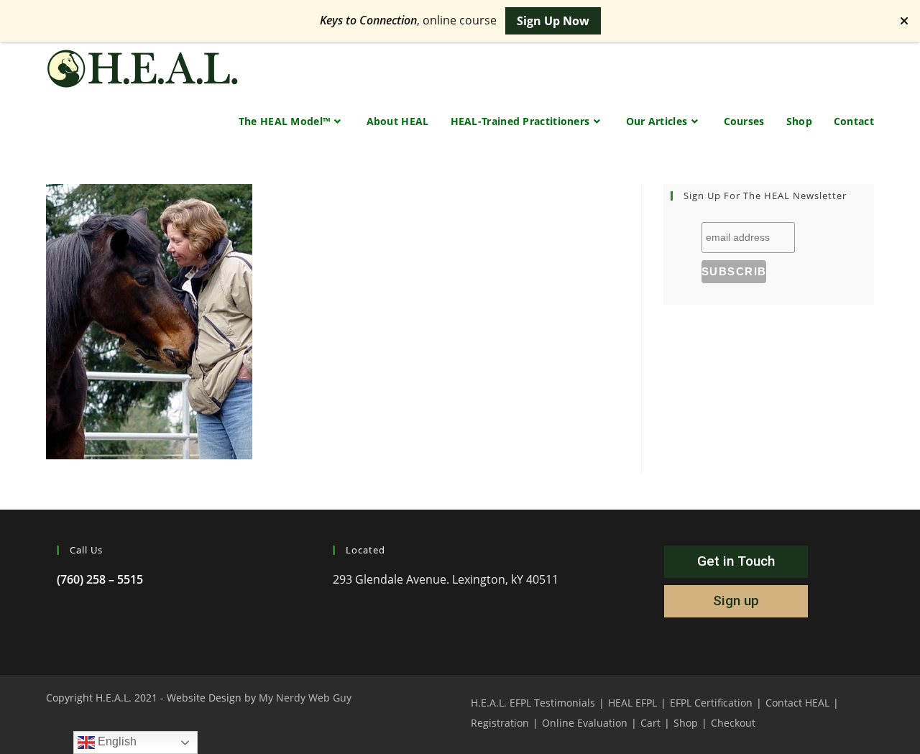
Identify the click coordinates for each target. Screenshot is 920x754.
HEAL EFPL (632, 702)
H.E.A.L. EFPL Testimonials (533, 702)
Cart (650, 723)
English (116, 741)
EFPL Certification (711, 702)
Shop (685, 723)
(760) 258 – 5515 (100, 579)
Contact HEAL (797, 702)
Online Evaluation (584, 723)
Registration (500, 723)
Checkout (733, 723)
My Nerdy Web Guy (305, 697)
